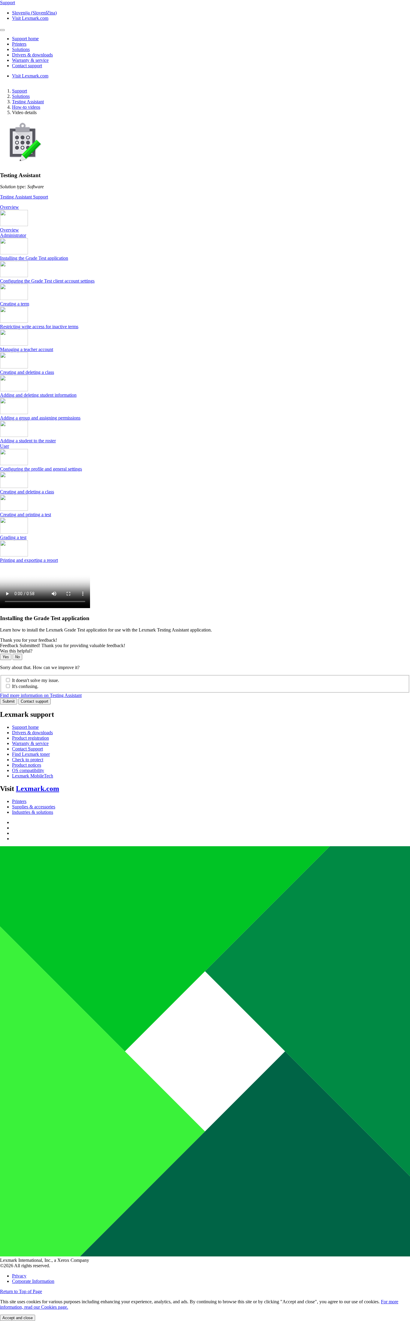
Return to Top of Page (21, 1291)
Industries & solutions (32, 812)
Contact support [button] (27, 65)
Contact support (34, 701)
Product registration (30, 738)
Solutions (21, 96)
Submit (8, 701)
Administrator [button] (13, 235)
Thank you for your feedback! (28, 640)
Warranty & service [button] (30, 60)
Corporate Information (33, 1281)
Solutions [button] (21, 49)
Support (19, 90)
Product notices (26, 765)
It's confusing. (25, 686)
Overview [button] (9, 207)
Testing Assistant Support (24, 196)
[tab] (205, 207)
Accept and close (17, 1318)
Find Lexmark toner (31, 754)
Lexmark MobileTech (32, 775)
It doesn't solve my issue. (35, 680)
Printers (19, 801)
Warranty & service (30, 743)
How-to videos (26, 107)
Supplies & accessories (33, 806)
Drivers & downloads (32, 732)
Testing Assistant (28, 101)
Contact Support (27, 748)
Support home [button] (25, 38)
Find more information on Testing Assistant (41, 695)
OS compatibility (28, 770)
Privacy (19, 1275)
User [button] (4, 446)
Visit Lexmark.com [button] (30, 18)
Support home (25, 727)
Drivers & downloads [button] (32, 54)
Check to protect (27, 759)
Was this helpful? (16, 650)
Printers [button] (19, 44)
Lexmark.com (37, 788)
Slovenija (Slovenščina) (34, 12)
